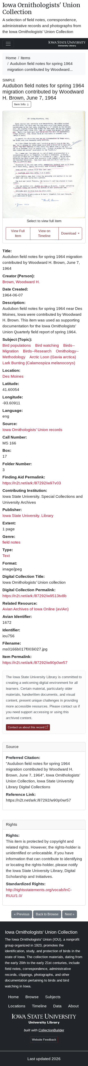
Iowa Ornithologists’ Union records (32, 430)
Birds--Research (37, 351)
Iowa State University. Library (27, 515)
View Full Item (18, 233)
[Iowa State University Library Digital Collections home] (44, 1019)
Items (25, 58)
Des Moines (13, 376)
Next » (69, 914)
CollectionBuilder (51, 1030)
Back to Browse (47, 914)
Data (57, 1006)
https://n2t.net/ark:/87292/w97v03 (31, 483)
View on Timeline (44, 233)
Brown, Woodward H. (21, 282)
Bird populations (16, 345)
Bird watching (47, 345)
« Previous (21, 914)
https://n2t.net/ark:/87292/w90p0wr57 (35, 662)
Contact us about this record (26, 727)
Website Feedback (44, 1039)
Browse (32, 997)
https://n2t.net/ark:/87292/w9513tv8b (34, 596)
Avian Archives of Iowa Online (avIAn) (35, 609)
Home (11, 58)
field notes (11, 542)
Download (69, 233)
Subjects (53, 997)
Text (6, 556)
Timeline (39, 1006)
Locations (16, 1006)
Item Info (20, 104)
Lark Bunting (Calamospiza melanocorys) (38, 363)
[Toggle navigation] (8, 44)
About (73, 1006)
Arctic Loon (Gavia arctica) (52, 357)
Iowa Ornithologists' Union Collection (41, 8)
